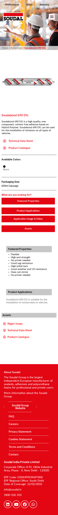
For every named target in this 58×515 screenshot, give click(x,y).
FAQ (11, 416)
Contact (14, 454)
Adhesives (16, 48)
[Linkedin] (8, 504)
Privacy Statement (20, 431)
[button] (52, 17)
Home (5, 48)
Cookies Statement (20, 439)
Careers (13, 424)
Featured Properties (28, 201)
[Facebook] (25, 504)
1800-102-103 (12, 495)
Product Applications (28, 211)
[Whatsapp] (33, 504)
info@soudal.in (12, 489)
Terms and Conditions (22, 447)
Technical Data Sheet (21, 141)
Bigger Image (15, 323)
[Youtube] (16, 504)
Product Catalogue (19, 148)
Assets (28, 228)
